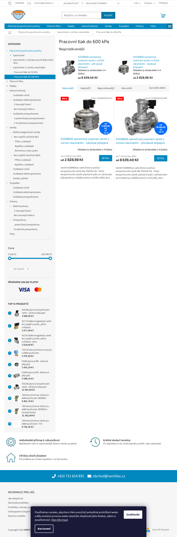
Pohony (13, 201)
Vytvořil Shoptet (160, 530)
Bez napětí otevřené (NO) (27, 155)
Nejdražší (85, 88)
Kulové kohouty (18, 90)
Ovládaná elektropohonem (27, 192)
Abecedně (126, 88)
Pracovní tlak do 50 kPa (26, 72)
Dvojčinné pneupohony (26, 229)
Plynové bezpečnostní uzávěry (26, 51)
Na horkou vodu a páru (26, 150)
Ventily (13, 127)
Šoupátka (15, 183)
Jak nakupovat (71, 3)
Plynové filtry (16, 81)
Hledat (108, 15)
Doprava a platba (16, 516)
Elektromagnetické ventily (26, 132)
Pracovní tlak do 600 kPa (26, 77)
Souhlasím (133, 514)
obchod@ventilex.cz (109, 476)
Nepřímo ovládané (24, 146)
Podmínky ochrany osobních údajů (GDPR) (29, 507)
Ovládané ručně (21, 95)
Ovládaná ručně (21, 188)
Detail (105, 158)
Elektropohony (20, 206)
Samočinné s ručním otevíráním (29, 67)
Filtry (12, 234)
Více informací (59, 520)
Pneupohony (19, 220)
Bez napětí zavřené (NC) (26, 137)
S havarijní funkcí (22, 104)
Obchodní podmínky (96, 3)
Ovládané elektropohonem (27, 100)
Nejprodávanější (105, 88)
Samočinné (19, 55)
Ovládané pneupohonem (26, 114)
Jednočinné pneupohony (27, 224)
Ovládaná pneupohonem (25, 197)
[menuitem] (23, 26)
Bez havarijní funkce (24, 109)
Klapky (13, 86)
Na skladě (21, 269)
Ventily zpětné (20, 178)
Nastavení (44, 529)
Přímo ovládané (23, 141)
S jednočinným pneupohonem (29, 118)
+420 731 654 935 (70, 476)
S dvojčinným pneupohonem (28, 123)
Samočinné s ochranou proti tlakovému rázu (33, 61)
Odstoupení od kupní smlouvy (23, 511)
